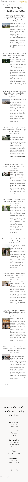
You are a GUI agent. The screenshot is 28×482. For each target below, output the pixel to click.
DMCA (14, 429)
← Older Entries (6, 385)
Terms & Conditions (14, 431)
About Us (14, 424)
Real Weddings (14, 463)
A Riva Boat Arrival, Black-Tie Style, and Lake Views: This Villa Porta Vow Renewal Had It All (14, 349)
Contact (14, 435)
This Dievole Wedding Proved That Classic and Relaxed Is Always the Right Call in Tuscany (14, 130)
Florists (14, 451)
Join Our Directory (14, 453)
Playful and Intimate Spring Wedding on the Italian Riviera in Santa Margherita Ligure (14, 275)
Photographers (14, 442)
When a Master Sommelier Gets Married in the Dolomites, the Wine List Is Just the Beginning (14, 17)
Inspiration (14, 460)
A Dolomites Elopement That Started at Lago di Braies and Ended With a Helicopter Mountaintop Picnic (14, 93)
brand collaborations (23, 1)
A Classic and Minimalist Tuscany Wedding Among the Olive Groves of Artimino (14, 166)
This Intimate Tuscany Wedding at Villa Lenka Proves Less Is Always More (14, 240)
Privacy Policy (14, 426)
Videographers (14, 444)
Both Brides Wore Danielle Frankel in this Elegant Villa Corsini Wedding (14, 200)
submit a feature (24, 2)
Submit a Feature (14, 465)
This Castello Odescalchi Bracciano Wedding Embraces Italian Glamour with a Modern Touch (14, 312)
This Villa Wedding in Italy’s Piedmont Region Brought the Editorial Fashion (14, 54)
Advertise (14, 433)
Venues (14, 449)
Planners (14, 447)
